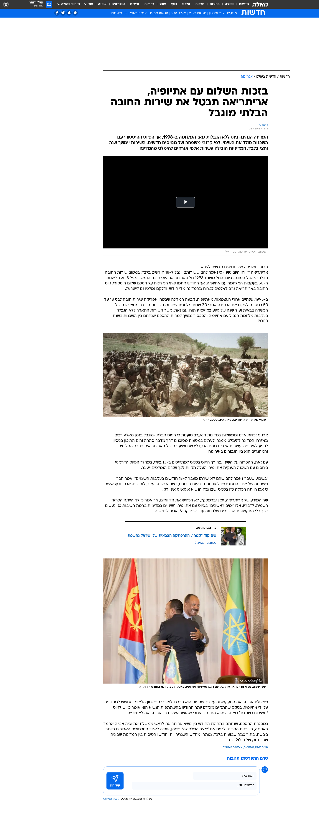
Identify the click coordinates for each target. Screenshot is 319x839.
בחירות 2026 (138, 13)
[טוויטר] (63, 13)
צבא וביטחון (216, 13)
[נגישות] (6, 4)
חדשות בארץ (197, 13)
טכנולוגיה (118, 4)
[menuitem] (241, 4)
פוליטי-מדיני (178, 13)
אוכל (163, 4)
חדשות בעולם (159, 13)
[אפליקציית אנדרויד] (75, 13)
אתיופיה (249, 747)
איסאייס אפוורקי (232, 747)
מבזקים (232, 13)
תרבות (199, 4)
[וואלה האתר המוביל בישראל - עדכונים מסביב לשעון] (260, 4)
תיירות (134, 4)
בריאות (149, 4)
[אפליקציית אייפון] (69, 13)
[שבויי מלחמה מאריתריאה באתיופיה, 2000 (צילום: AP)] (185, 378)
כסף (174, 4)
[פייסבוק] (57, 13)
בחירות (215, 4)
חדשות (244, 4)
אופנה (102, 4)
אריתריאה (261, 747)
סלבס (186, 4)
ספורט (229, 4)
